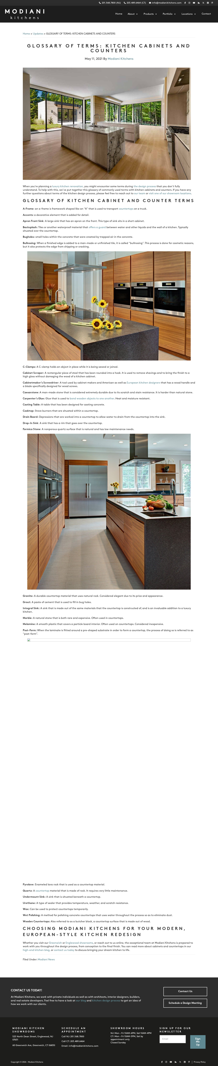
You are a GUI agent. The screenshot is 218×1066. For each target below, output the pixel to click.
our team (139, 193)
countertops (126, 209)
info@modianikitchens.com (166, 3)
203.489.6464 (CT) (136, 3)
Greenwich (55, 943)
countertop (42, 891)
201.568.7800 (77, 1036)
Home (26, 34)
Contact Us (185, 991)
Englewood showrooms (79, 943)
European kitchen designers (143, 383)
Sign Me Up (197, 1042)
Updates (38, 34)
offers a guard (97, 227)
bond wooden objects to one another (92, 398)
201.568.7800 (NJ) (111, 3)
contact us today (64, 950)
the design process (145, 186)
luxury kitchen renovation (67, 186)
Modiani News (46, 959)
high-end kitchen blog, (36, 950)
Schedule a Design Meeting (185, 1003)
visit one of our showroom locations (170, 193)
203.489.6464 (77, 1041)
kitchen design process (106, 1000)
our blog (81, 1000)
